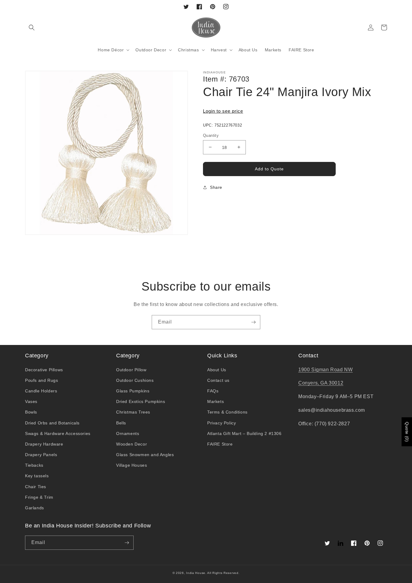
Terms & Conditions (227, 412)
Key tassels (37, 475)
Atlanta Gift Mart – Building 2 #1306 (244, 433)
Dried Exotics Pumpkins (140, 401)
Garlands (34, 507)
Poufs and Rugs (41, 380)
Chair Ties (35, 486)
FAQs (212, 390)
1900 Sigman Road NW (325, 369)
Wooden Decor (131, 444)
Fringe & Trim (39, 497)
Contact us (218, 380)
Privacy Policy (221, 422)
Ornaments (127, 433)
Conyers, (309, 382)
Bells (121, 422)
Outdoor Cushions (135, 380)
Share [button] (216, 187)
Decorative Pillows (44, 369)
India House (195, 573)
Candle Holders (41, 390)
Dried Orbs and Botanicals (52, 422)
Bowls (31, 412)
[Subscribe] (253, 322)
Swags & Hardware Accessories (57, 433)
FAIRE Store (220, 444)
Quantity (211, 135)
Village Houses (131, 465)
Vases (31, 401)
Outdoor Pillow (131, 369)
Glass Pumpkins (132, 390)
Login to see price (223, 111)
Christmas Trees (133, 412)
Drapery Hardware (44, 444)
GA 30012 (331, 382)
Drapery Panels (41, 454)
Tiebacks (34, 465)
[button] (31, 27)
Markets (215, 401)
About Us (216, 369)
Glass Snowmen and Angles (145, 454)
